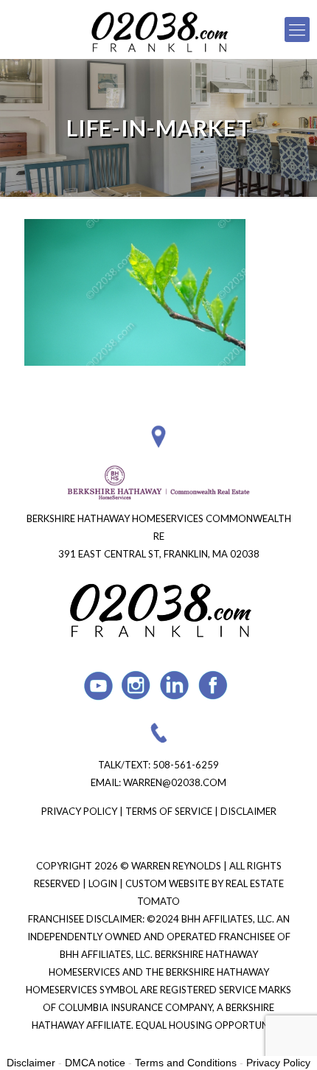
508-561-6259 (186, 765)
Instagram (137, 685)
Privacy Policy (79, 811)
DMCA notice (95, 1063)
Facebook (213, 685)
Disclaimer (248, 811)
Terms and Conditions (186, 1063)
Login (103, 883)
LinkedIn (175, 685)
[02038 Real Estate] (158, 29)
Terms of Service (168, 811)
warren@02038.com (174, 782)
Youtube (98, 685)
